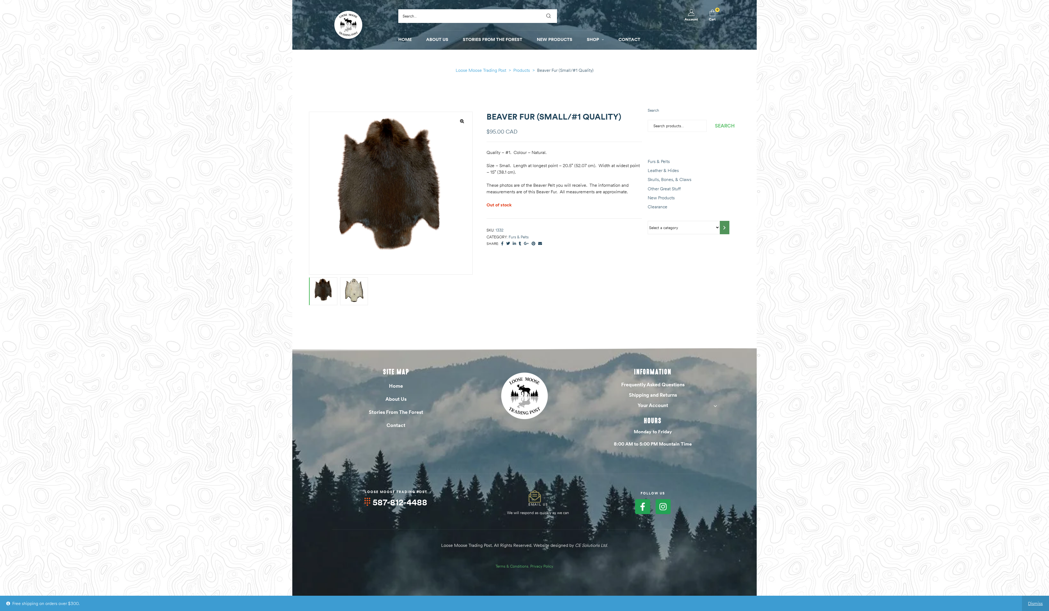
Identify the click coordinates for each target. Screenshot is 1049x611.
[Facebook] (642, 506)
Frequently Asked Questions (653, 384)
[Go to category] (724, 227)
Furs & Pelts (519, 237)
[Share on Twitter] (508, 243)
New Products (661, 197)
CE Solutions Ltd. (591, 545)
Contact (396, 425)
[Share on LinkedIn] (514, 243)
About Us (395, 399)
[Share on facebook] (502, 243)
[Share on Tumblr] (520, 243)
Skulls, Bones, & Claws (669, 179)
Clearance (657, 206)
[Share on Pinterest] (533, 243)
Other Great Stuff (664, 188)
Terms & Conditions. (512, 566)
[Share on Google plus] (526, 243)
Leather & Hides (663, 170)
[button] (462, 121)
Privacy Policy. (542, 566)
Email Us (538, 504)
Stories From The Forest (396, 412)
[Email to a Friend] (540, 243)
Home (396, 386)
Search (653, 110)
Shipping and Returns (653, 395)
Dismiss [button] (1035, 603)
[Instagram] (663, 506)
